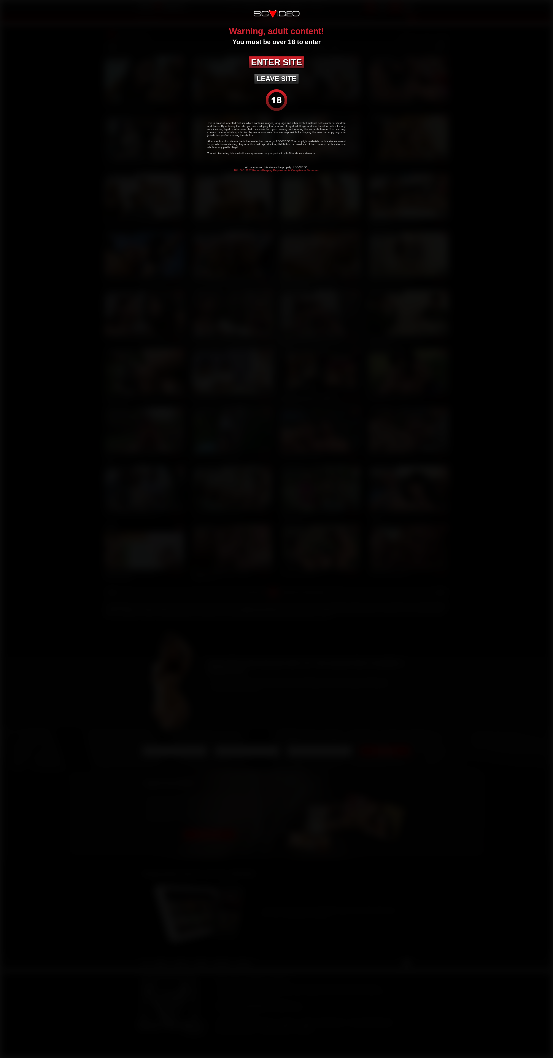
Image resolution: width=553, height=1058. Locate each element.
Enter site (276, 62)
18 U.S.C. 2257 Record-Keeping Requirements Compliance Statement (276, 170)
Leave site (276, 79)
